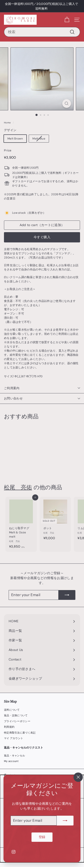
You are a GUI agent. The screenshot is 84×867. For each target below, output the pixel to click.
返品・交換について (16, 715)
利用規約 (9, 726)
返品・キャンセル (14, 755)
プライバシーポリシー (17, 721)
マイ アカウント (13, 738)
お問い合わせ (13, 398)
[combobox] (42, 32)
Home (7, 122)
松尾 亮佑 (18, 487)
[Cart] (66, 20)
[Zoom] (66, 103)
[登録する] (65, 820)
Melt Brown (15, 138)
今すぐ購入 (42, 237)
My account (11, 761)
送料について (12, 709)
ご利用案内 (12, 388)
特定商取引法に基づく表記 (20, 732)
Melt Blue (38, 138)
